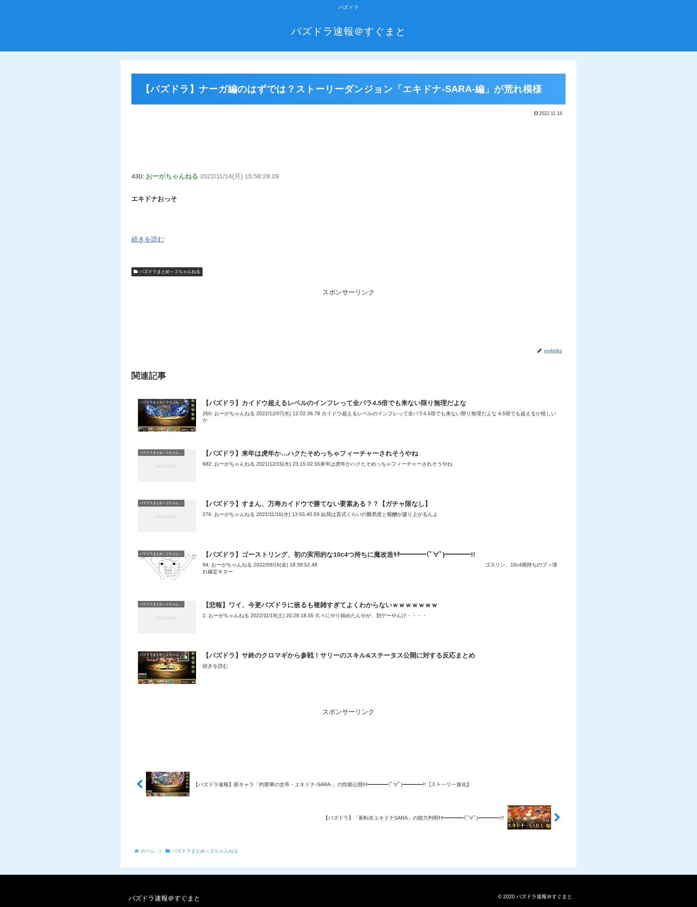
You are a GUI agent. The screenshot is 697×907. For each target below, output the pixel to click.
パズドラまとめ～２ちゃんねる (169, 271)
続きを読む (147, 239)
